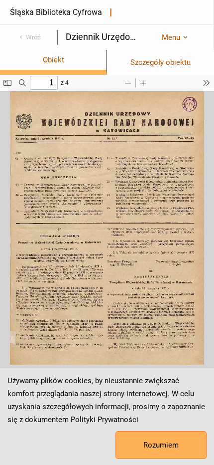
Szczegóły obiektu (160, 62)
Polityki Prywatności (104, 419)
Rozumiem (161, 445)
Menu (171, 37)
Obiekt (53, 59)
